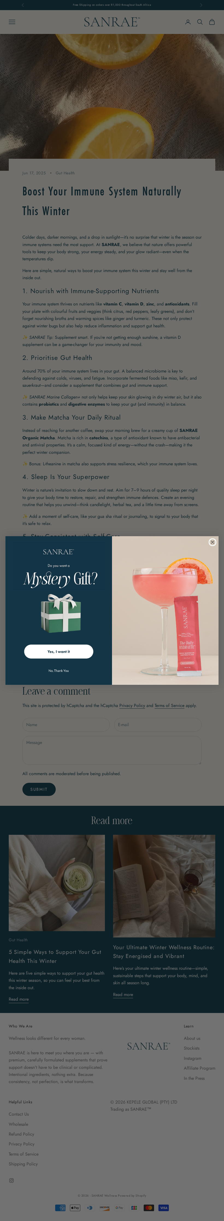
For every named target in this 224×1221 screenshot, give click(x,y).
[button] (59, 651)
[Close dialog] (212, 542)
